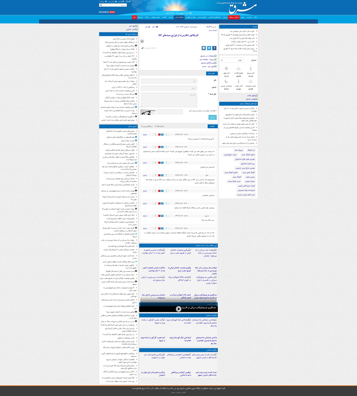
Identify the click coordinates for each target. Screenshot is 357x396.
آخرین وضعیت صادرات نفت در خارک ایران (119, 90)
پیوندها (140, 17)
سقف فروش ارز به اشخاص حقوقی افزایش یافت (117, 274)
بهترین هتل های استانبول (245, 159)
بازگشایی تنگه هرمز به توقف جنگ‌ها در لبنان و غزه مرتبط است (120, 158)
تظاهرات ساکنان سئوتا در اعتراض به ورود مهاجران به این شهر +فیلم (121, 361)
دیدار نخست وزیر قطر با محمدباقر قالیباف (120, 271)
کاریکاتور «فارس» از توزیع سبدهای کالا (178, 35)
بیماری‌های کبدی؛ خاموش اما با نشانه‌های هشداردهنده (121, 132)
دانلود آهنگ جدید (248, 154)
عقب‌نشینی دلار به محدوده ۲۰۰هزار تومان (240, 45)
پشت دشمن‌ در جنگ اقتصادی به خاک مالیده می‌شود (120, 112)
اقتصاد (164, 17)
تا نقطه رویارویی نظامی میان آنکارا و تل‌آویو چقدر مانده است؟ (119, 76)
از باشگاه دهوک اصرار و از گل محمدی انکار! (119, 42)
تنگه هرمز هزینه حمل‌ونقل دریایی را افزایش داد (118, 377)
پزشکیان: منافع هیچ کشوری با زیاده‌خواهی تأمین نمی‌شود (119, 355)
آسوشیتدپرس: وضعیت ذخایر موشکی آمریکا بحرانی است (120, 223)
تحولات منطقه (234, 17)
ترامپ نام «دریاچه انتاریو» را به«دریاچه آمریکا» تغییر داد (119, 198)
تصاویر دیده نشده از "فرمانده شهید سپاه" (120, 65)
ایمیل (214, 87)
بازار (134, 17)
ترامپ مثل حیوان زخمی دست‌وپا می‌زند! (120, 163)
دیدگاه (147, 17)
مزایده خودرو (250, 181)
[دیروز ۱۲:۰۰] (152, 361)
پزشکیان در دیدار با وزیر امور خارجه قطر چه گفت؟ (117, 325)
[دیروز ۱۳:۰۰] (178, 361)
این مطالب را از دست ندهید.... (205, 245)
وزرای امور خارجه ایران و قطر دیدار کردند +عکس (117, 120)
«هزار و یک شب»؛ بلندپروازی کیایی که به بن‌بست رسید (241, 138)
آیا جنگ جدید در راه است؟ (125, 94)
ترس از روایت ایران (127, 140)
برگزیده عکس (212, 350)
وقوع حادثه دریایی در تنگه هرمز (123, 39)
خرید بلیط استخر (234, 181)
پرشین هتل (250, 177)
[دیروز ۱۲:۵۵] (178, 284)
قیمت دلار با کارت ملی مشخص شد (242, 31)
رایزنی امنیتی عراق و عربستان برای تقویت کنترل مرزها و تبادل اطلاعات (119, 342)
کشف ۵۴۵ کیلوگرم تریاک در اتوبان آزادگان (119, 97)
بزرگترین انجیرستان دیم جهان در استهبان (153, 374)
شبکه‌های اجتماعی (214, 17)
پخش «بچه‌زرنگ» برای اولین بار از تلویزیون (240, 114)
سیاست (249, 17)
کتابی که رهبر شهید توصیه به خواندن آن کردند (239, 124)
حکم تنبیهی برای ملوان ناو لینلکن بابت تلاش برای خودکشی (119, 295)
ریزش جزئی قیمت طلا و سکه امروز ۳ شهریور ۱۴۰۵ (240, 50)
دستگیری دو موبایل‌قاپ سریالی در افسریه (199, 307)
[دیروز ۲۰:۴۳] (178, 326)
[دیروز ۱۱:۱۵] (152, 326)
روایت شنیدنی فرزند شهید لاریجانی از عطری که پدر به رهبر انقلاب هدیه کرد (119, 210)
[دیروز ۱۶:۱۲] (152, 257)
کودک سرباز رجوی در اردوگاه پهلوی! (122, 49)
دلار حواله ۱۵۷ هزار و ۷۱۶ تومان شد (242, 38)
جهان (242, 17)
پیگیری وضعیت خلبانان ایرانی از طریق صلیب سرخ (179, 269)
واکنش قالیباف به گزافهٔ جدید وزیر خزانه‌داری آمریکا (120, 235)
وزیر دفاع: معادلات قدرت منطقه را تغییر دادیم (118, 261)
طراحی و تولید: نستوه (178, 392)
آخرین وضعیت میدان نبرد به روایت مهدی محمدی (117, 107)
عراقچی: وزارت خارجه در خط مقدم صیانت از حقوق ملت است (120, 266)
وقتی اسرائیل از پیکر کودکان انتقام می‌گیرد (119, 150)
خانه (255, 17)
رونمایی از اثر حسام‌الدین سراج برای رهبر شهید (238, 143)
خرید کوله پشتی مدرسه (246, 194)
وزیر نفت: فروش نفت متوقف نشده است (120, 381)
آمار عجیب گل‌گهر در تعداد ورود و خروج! (153, 339)
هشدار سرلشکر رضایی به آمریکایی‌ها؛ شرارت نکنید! (120, 251)
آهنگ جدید (237, 177)
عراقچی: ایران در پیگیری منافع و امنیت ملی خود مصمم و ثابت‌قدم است (119, 168)
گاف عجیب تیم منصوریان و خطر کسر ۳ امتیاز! (118, 62)
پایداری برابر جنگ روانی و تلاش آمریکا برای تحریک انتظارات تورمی (121, 329)
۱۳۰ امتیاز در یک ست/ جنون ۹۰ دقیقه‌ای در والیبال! (120, 57)
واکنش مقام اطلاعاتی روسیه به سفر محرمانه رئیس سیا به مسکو (120, 102)
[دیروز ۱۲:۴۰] (152, 284)
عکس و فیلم (156, 17)
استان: (253, 60)
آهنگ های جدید (249, 172)
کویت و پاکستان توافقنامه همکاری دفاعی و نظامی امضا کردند (119, 316)
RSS (127, 2)
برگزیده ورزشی (211, 315)
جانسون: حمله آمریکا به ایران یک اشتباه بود (119, 153)
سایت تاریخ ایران (230, 154)
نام (215, 80)
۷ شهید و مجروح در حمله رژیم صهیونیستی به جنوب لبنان (120, 289)
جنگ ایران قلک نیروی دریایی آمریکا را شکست (118, 215)
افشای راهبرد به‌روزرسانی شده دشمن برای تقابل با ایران (119, 301)
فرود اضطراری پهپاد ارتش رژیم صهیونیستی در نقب (120, 307)
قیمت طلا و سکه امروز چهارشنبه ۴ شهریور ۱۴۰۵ (238, 34)
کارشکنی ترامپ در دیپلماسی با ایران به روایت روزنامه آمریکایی (120, 174)
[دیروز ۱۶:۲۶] (178, 308)
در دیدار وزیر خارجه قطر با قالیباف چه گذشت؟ (118, 52)
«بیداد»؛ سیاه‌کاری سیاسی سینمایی (242, 133)
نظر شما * (212, 94)
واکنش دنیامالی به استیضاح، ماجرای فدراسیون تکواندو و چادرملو (206, 340)
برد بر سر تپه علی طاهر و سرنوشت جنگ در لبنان (117, 321)
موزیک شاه (239, 150)
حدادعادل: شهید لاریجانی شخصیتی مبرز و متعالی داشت (119, 257)
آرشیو (120, 2)
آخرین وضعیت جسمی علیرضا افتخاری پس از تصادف (240, 128)
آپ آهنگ (251, 150)
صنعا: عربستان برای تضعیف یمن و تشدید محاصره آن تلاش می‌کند (121, 180)
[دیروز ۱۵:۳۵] (204, 284)
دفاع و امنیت (202, 17)
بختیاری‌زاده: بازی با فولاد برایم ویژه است (120, 218)
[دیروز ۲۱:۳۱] (204, 326)
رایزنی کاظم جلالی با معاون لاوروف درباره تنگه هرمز (120, 348)
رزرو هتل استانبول (248, 163)
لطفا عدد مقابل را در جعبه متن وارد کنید (203, 111)
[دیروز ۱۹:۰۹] (178, 257)
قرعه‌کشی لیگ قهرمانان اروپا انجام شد (180, 339)
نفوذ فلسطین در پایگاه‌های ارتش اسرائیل (120, 137)
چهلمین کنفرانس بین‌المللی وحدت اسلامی (181, 374)
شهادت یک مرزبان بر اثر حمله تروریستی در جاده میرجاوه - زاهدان (206, 270)
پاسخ (145, 134)
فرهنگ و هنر (179, 17)
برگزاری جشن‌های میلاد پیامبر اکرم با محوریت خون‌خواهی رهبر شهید (240, 119)
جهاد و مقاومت (191, 17)
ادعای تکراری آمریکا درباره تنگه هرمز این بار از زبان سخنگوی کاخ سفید (120, 367)
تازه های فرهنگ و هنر (248, 103)
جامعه (171, 17)
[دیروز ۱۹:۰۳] (204, 361)
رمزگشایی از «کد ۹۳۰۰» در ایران (123, 87)
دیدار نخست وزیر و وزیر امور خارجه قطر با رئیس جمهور (206, 374)
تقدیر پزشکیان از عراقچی (125, 338)
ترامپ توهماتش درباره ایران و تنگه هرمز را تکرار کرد (119, 186)
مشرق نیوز (237, 7)
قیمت (255, 26)
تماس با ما (111, 2)
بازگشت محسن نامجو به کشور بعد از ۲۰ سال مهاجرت (240, 109)
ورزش (225, 17)
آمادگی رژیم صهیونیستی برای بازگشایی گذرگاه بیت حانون (120, 373)
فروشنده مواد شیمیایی (246, 190)
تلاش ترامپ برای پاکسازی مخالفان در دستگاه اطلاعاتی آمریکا (120, 145)
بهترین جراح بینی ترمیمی (245, 168)
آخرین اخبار (132, 126)
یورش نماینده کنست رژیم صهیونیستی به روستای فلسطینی (119, 192)
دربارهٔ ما (102, 2)
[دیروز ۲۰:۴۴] (204, 257)
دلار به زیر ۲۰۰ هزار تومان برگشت (243, 41)
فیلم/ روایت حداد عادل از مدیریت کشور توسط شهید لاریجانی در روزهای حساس (120, 229)
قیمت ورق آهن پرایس (246, 185)
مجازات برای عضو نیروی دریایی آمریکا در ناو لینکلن (121, 82)
